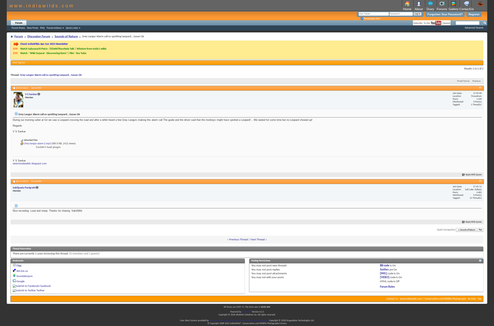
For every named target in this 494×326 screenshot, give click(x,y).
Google (20, 281)
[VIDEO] (384, 277)
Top (480, 230)
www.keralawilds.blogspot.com (30, 163)
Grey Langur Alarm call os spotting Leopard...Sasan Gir (51, 75)
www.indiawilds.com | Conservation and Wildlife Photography (433, 298)
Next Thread (257, 239)
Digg (18, 265)
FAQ (42, 28)
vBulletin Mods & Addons (257, 320)
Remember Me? (372, 18)
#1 (480, 87)
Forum (18, 23)
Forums (442, 9)
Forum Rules (18, 28)
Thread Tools (462, 81)
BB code (384, 265)
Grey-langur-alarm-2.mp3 (37, 143)
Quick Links (72, 28)
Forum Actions (54, 28)
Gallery (453, 9)
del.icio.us (22, 271)
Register (474, 14)
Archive (472, 298)
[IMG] (383, 273)
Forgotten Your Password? (445, 14)
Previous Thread (238, 239)
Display (475, 81)
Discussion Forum (38, 36)
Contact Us (392, 298)
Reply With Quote (474, 175)
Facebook (45, 286)
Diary (430, 9)
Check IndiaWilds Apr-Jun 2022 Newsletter (44, 44)
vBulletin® (246, 312)
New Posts (32, 28)
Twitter (40, 290)
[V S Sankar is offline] (18, 99)
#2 (480, 181)
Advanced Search (474, 27)
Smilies (384, 269)
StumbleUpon (24, 276)
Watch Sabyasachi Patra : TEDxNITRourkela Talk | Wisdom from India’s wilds (63, 48)
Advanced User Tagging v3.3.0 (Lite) (226, 320)
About (419, 9)
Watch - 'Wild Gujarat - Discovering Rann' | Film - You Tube (53, 53)
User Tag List (19, 63)
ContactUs (466, 9)
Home (407, 9)
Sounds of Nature (66, 36)
